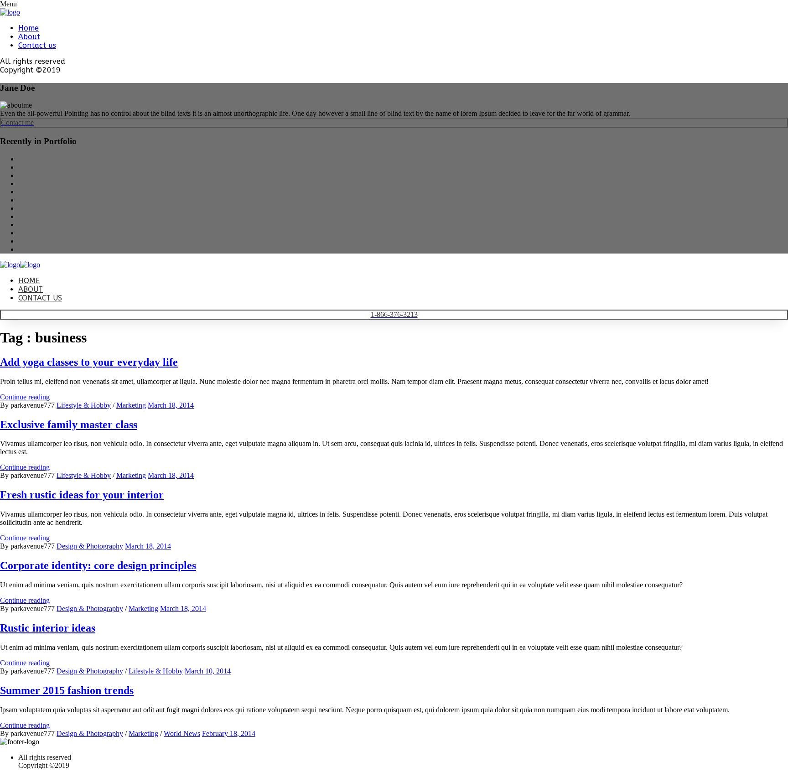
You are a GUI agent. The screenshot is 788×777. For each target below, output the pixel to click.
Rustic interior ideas (47, 628)
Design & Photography (90, 546)
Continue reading (25, 397)
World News (182, 733)
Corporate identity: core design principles (98, 565)
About (29, 36)
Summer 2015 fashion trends (67, 690)
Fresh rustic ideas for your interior (82, 495)
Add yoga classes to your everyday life (89, 362)
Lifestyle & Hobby (84, 405)
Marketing (131, 405)
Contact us (37, 45)
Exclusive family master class (68, 424)
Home (28, 28)
